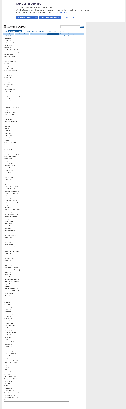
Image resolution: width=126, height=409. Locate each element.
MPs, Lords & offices (28, 31)
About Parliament (39, 31)
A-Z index (5, 406)
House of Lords (19, 34)
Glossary (11, 406)
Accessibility (61, 24)
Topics (74, 34)
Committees (43, 34)
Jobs (32, 406)
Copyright (45, 406)
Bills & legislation (34, 34)
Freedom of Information (24, 406)
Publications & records (53, 34)
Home (5, 31)
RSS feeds (75, 24)
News (69, 34)
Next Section (7, 402)
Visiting (56, 31)
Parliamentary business (15, 31)
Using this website (38, 406)
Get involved (49, 31)
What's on (26, 34)
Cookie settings (69, 17)
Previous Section (8, 35)
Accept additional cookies (27, 17)
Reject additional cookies (49, 17)
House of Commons (9, 34)
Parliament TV (63, 34)
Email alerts (68, 24)
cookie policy (63, 12)
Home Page (66, 35)
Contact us (81, 24)
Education (61, 31)
